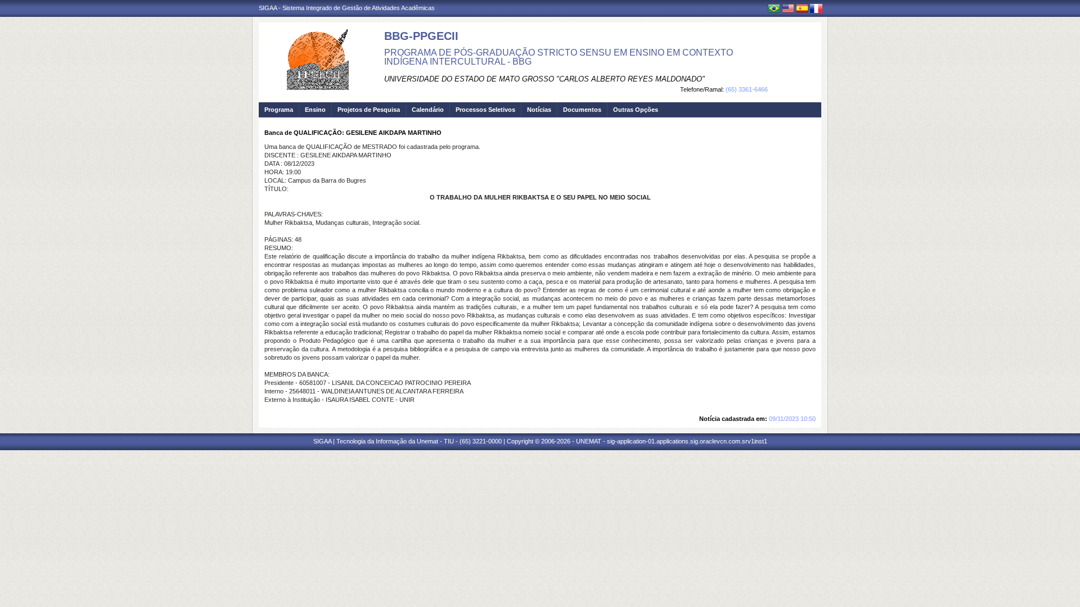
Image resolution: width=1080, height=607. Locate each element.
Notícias (539, 109)
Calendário (428, 109)
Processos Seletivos (485, 109)
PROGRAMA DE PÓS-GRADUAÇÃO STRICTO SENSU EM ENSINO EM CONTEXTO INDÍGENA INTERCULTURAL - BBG (558, 57)
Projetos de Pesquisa (369, 109)
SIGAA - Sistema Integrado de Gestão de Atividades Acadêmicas (347, 7)
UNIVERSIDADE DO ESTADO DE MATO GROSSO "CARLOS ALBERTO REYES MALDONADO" (544, 79)
